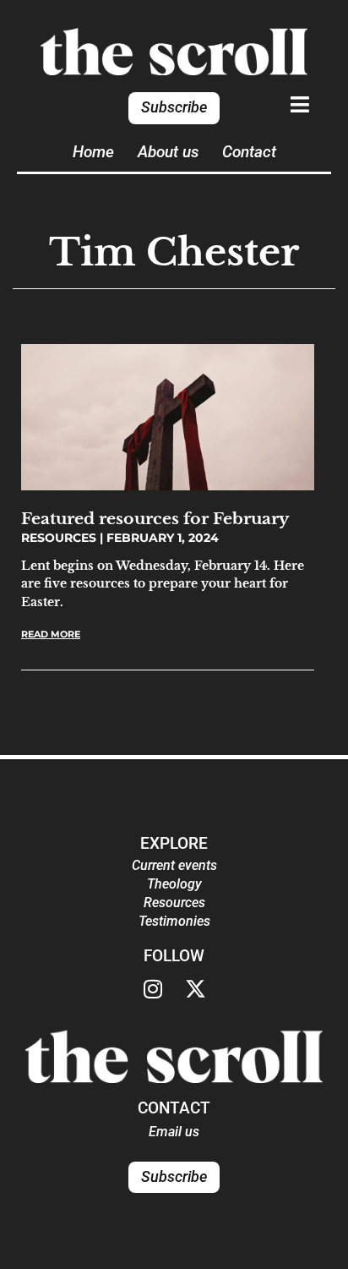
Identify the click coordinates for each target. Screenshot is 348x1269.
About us (168, 151)
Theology (174, 884)
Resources (174, 902)
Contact (249, 151)
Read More (50, 634)
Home (93, 151)
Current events (174, 865)
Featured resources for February (155, 518)
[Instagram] (153, 989)
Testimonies (174, 921)
